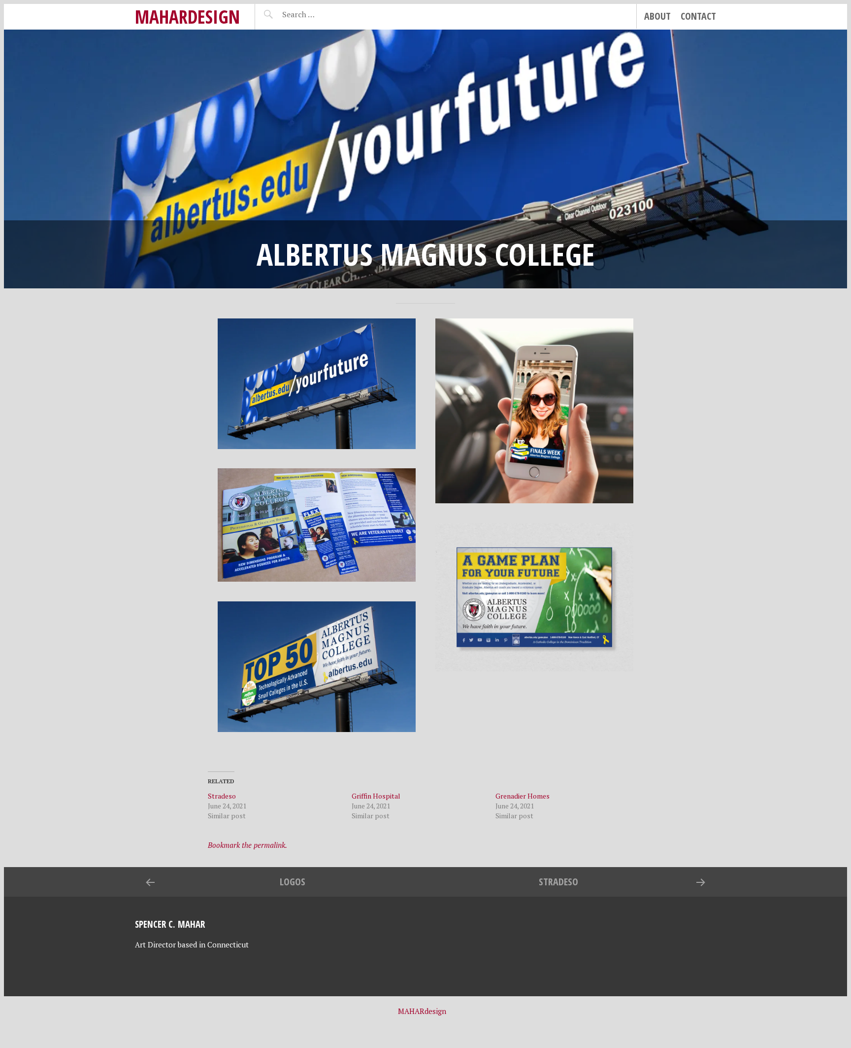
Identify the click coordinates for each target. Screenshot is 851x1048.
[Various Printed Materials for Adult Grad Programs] (317, 525)
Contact (698, 16)
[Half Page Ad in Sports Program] (534, 597)
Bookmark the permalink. (247, 845)
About (657, 16)
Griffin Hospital (376, 796)
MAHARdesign (187, 16)
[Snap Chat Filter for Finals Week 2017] (534, 411)
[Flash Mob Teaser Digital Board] (317, 383)
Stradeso (222, 796)
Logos (292, 881)
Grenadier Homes (522, 796)
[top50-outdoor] (317, 666)
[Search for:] (322, 14)
